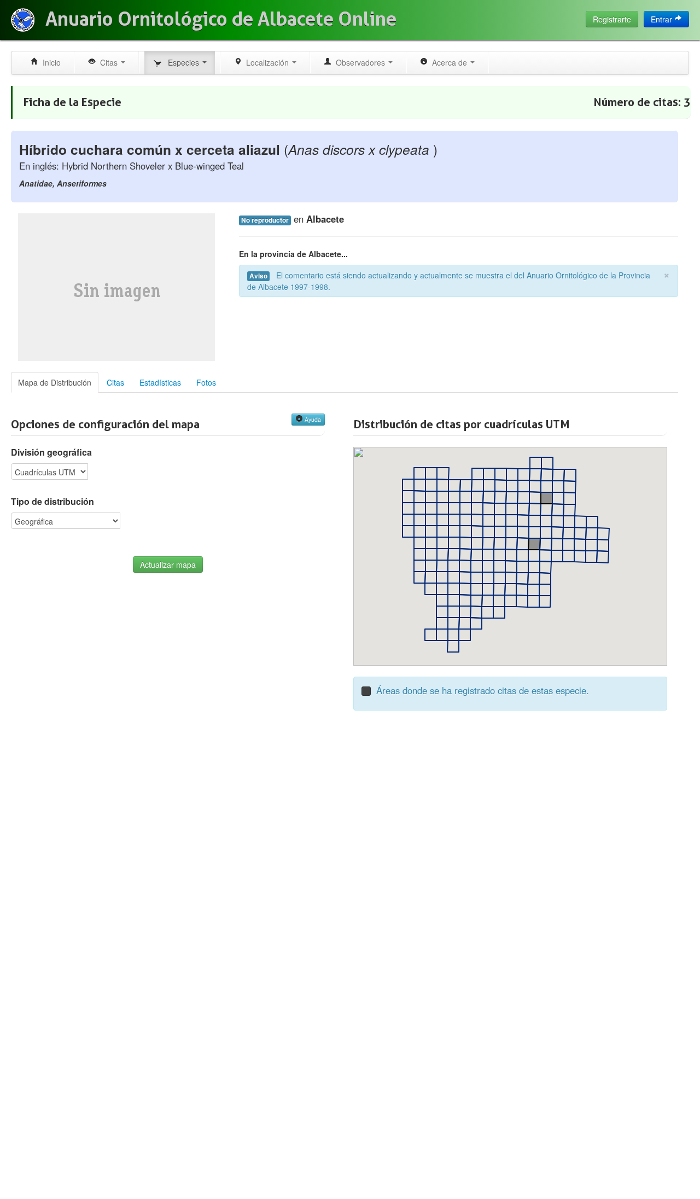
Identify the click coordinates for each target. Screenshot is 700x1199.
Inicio (49, 62)
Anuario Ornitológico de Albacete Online (220, 19)
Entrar (662, 19)
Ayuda (312, 419)
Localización (266, 62)
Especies (182, 62)
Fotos (206, 382)
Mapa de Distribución (54, 382)
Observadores (359, 62)
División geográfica (51, 452)
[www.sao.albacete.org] (22, 20)
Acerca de (448, 62)
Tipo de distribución (52, 501)
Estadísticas (160, 382)
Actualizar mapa (168, 564)
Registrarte (612, 19)
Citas (108, 62)
